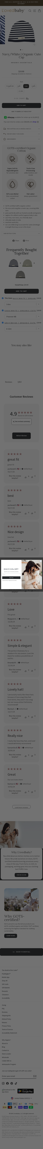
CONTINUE (11, 577)
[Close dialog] (41, 561)
